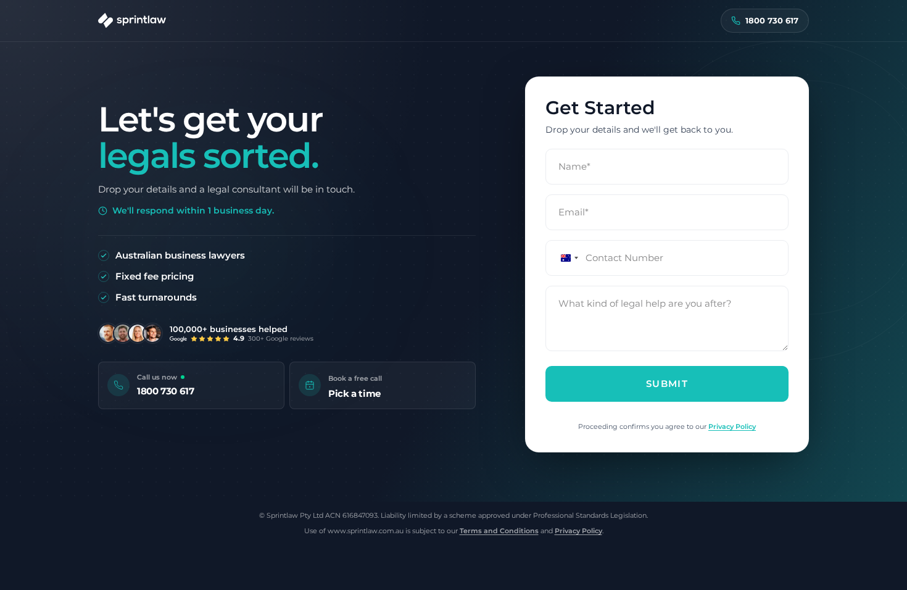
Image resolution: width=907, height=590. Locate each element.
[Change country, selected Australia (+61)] (564, 258)
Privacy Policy (732, 426)
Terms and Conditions (499, 530)
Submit (667, 383)
